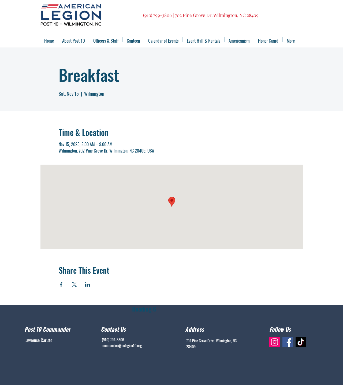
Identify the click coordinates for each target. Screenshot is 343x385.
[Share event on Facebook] (61, 284)
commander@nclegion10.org (122, 345)
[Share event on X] (74, 284)
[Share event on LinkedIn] (87, 284)
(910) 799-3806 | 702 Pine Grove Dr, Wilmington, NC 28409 (201, 15)
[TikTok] (301, 342)
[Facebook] (287, 342)
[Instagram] (274, 342)
